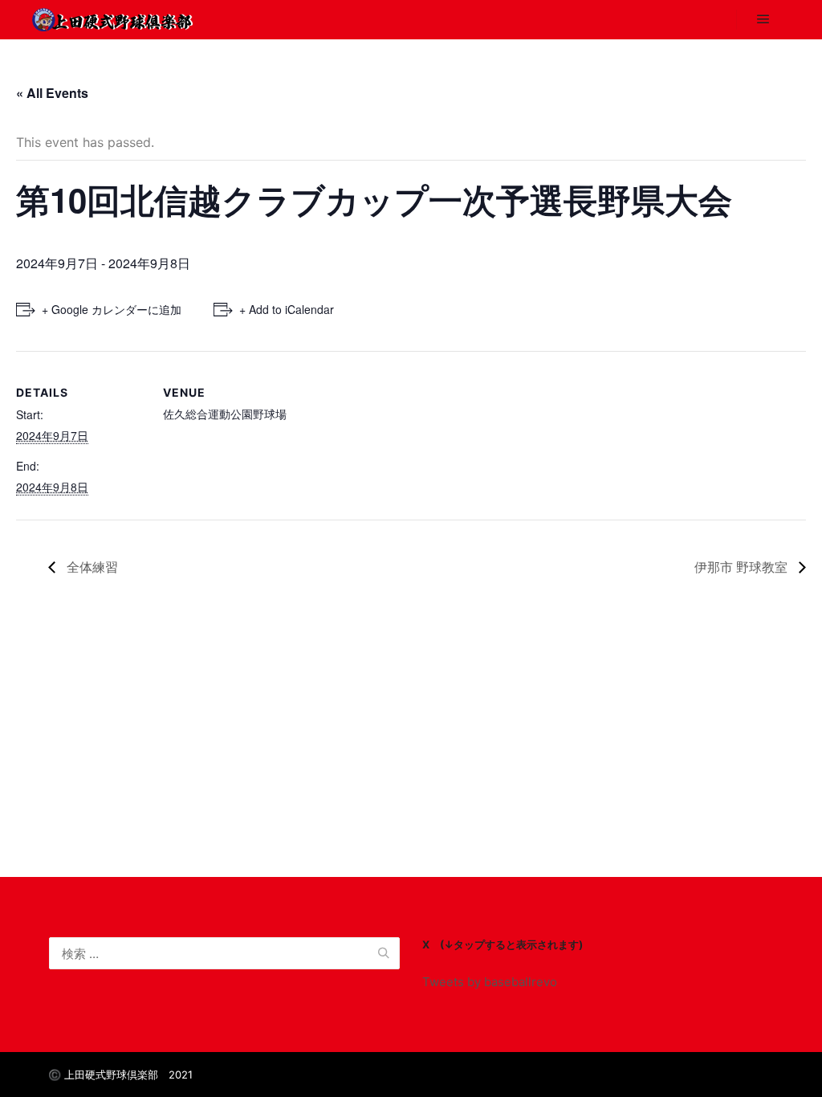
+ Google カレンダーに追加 (111, 309)
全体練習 (90, 566)
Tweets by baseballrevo (489, 981)
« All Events (52, 93)
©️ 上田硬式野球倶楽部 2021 (120, 1074)
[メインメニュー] (763, 19)
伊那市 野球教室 (742, 566)
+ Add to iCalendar (286, 309)
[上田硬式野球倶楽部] (112, 19)
